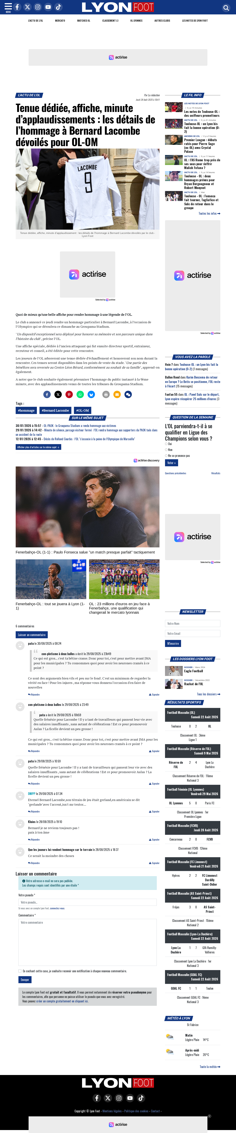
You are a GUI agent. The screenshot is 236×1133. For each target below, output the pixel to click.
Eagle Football (193, 670)
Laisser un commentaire (31, 635)
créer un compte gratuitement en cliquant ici (62, 1001)
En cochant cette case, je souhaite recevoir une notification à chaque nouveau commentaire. (75, 971)
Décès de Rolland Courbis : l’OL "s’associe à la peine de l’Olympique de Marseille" (89, 439)
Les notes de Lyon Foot (196, 103)
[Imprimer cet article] (106, 394)
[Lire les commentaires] (128, 394)
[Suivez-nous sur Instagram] (118, 1100)
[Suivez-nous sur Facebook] (96, 1100)
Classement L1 (110, 20)
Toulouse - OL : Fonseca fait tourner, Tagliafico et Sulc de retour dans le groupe (201, 201)
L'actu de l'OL (35, 20)
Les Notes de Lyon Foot (195, 20)
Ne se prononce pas (178, 455)
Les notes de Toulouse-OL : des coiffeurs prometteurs (202, 113)
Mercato (60, 20)
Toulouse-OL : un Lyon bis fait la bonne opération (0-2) (202, 127)
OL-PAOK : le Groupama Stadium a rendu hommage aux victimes (80, 425)
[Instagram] (37, 7)
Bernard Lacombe (56, 410)
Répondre (35, 694)
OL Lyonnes (136, 20)
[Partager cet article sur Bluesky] (91, 394)
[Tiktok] (57, 7)
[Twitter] (26, 7)
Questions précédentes (175, 473)
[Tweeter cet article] (58, 394)
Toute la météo (208, 1066)
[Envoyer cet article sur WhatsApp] (80, 394)
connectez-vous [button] (57, 908)
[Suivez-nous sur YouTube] (129, 1100)
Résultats (215, 473)
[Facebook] (16, 7)
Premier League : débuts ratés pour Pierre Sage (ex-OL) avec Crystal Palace (200, 145)
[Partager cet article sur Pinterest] (69, 394)
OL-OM (83, 410)
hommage (27, 410)
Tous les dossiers (207, 694)
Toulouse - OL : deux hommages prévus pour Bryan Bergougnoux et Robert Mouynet (199, 181)
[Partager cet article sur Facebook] (47, 394)
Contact (155, 1111)
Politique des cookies (136, 1111)
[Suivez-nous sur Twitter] (107, 1100)
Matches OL (83, 20)
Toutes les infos (208, 213)
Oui (169, 444)
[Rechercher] (225, 8)
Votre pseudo (26, 895)
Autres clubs (162, 20)
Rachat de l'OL (193, 683)
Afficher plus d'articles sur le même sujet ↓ (38, 447)
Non (169, 449)
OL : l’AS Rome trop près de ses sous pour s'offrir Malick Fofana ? (202, 163)
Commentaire (27, 915)
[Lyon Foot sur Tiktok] (140, 1100)
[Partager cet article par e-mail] (117, 394)
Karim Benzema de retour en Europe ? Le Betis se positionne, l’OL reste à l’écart (192, 381)
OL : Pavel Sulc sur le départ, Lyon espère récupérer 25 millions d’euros (192, 396)
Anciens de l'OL (192, 136)
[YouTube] (47, 7)
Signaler (155, 694)
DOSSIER (188, 667)
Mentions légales (112, 1111)
